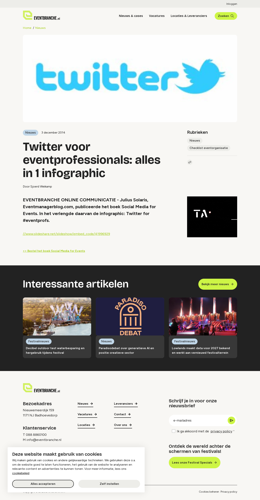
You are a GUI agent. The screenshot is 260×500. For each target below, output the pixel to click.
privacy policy (221, 431)
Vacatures (157, 16)
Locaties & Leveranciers (189, 16)
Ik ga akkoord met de (204, 431)
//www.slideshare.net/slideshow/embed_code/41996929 (66, 234)
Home (27, 28)
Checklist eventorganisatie (209, 148)
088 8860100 (36, 435)
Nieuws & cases (131, 16)
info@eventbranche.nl (43, 440)
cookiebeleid (20, 473)
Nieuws (40, 28)
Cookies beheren (209, 491)
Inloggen (232, 4)
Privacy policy (229, 491)
